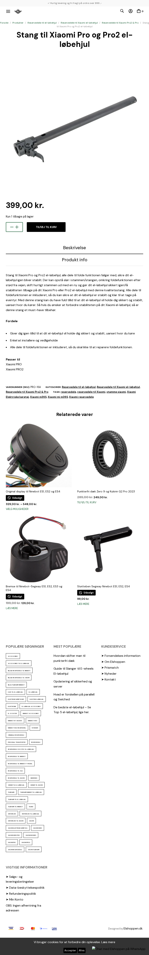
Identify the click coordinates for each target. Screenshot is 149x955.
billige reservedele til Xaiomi (18, 678)
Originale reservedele (16, 735)
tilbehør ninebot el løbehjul (31, 792)
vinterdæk (12, 814)
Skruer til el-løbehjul (16, 785)
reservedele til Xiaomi (91, 392)
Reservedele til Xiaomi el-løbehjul (79, 22)
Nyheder (35, 728)
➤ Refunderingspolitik (21, 894)
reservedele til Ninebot (17, 756)
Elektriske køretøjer (16, 699)
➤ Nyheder (109, 674)
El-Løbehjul (33, 692)
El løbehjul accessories (31, 706)
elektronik (12, 706)
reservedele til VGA (15, 771)
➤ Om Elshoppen (113, 662)
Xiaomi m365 (38, 397)
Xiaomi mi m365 (58, 397)
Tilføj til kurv (46, 227)
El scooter (12, 713)
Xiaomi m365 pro (14, 835)
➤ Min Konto (14, 899)
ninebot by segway (15, 721)
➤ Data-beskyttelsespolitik (25, 888)
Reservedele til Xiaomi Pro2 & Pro (120, 22)
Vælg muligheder (17, 509)
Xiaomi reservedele (81, 397)
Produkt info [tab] (74, 260)
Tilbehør (11, 792)
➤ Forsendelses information (120, 656)
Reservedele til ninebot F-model (20, 764)
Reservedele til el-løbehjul (42, 22)
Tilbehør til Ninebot (15, 807)
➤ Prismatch (110, 668)
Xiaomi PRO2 (26, 842)
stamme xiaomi (116, 392)
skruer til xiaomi (36, 785)
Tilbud (31, 807)
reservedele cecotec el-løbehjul (21, 749)
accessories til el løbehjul (18, 663)
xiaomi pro (12, 842)
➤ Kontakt (108, 679)
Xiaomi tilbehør (33, 850)
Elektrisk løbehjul (37, 699)
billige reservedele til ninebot (19, 671)
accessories (13, 656)
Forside (4, 22)
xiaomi (31, 821)
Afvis (82, 950)
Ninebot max (32, 721)
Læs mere (12, 608)
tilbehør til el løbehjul (17, 799)
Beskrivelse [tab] (74, 248)
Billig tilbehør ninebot (16, 685)
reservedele (68, 392)
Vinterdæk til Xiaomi (15, 821)
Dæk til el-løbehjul (15, 692)
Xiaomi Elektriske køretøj (17, 828)
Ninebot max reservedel (17, 728)
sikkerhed (33, 778)
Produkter (17, 22)
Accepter (70, 950)
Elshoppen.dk (133, 928)
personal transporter (16, 742)
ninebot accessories (31, 713)
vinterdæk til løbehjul (30, 814)
